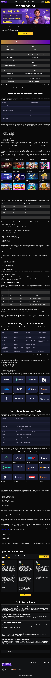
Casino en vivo (18, 159)
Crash (31, 159)
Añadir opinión (44, 556)
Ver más (25, 594)
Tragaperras (43, 159)
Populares (6, 159)
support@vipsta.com (5, 529)
